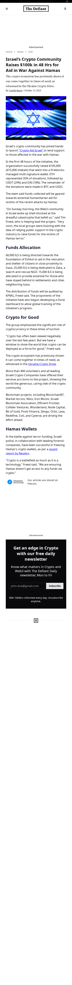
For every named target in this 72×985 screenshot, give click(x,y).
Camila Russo (15, 90)
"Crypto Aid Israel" (31, 150)
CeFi (30, 51)
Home (9, 51)
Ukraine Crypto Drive (42, 364)
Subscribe (55, 586)
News (20, 51)
